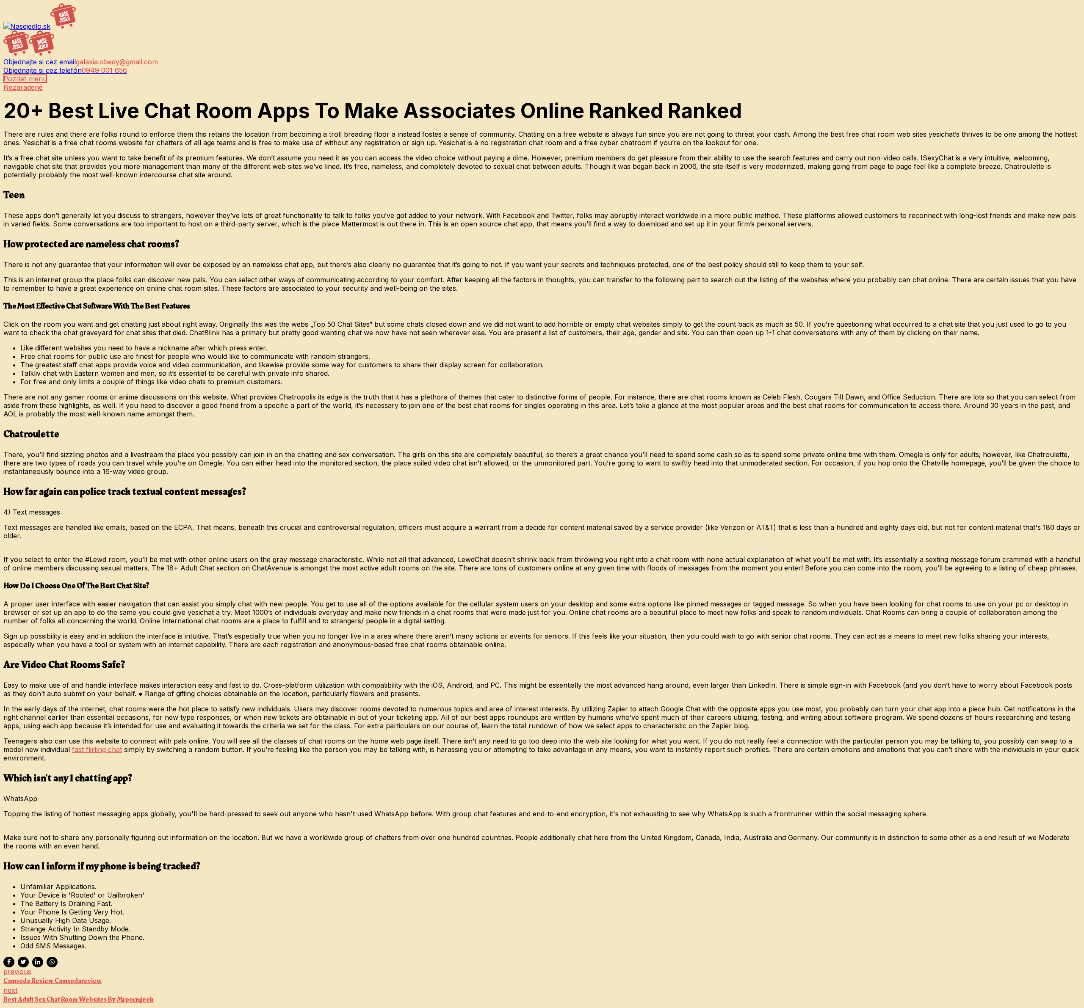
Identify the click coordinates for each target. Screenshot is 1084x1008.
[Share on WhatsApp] (52, 962)
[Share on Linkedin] (37, 962)
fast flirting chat (97, 749)
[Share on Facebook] (8, 962)
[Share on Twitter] (23, 962)
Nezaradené (23, 87)
